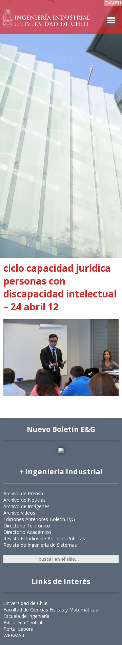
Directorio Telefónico (26, 525)
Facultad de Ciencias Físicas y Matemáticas (50, 609)
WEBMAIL (14, 635)
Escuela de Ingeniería (26, 616)
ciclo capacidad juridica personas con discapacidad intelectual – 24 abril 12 (60, 287)
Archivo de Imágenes (26, 506)
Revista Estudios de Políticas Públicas (44, 538)
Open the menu (111, 20)
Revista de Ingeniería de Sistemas (40, 545)
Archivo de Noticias (24, 500)
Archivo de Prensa (23, 493)
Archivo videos (19, 512)
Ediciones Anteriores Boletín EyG (39, 519)
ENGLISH (113, 3)
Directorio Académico (27, 532)
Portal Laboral (19, 629)
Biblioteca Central (22, 622)
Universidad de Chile (25, 603)
